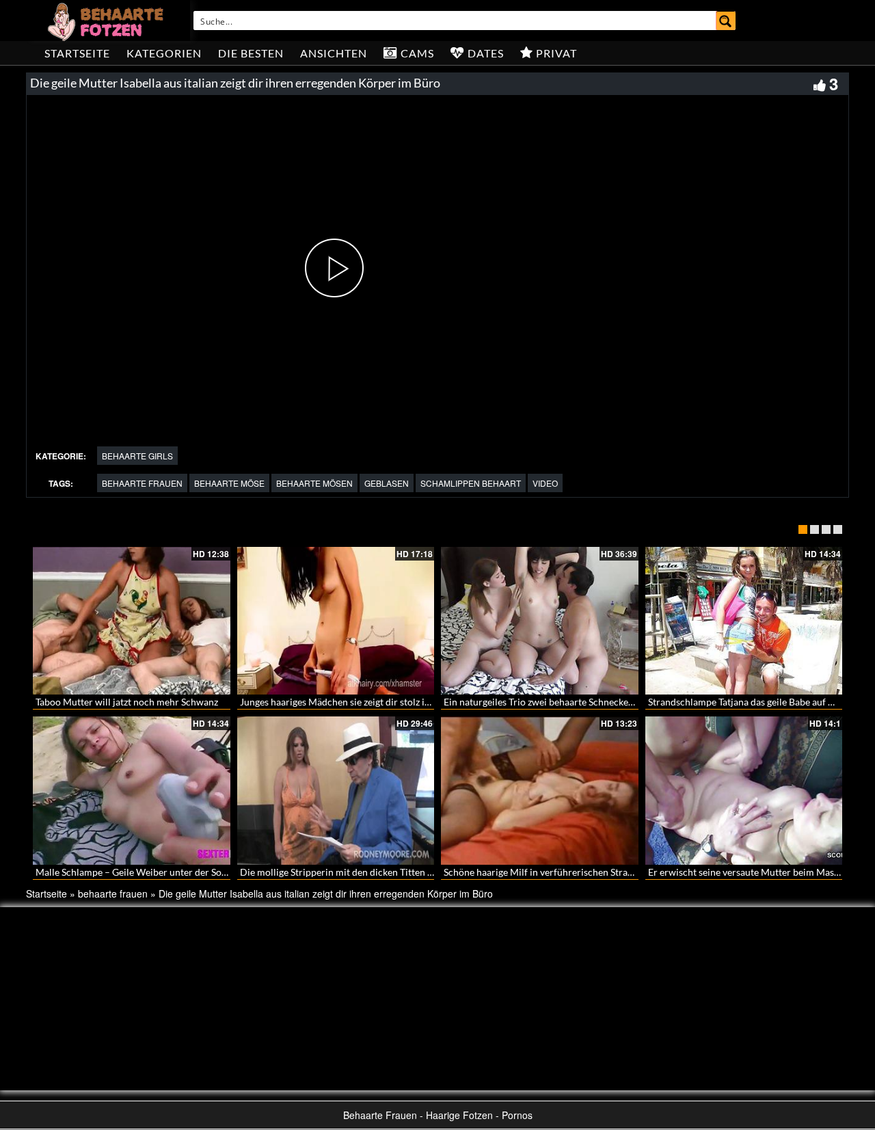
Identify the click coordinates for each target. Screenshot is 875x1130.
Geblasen (386, 483)
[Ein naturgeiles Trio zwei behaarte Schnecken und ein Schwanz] (539, 621)
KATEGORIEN (164, 52)
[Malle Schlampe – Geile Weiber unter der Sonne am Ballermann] (131, 790)
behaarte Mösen (314, 483)
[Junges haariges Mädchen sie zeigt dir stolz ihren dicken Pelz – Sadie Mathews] (336, 621)
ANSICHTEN (333, 52)
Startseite (77, 52)
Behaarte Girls (137, 455)
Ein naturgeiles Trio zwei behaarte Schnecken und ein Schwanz (575, 702)
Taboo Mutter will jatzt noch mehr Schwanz (127, 702)
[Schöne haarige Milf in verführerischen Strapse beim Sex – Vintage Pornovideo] (539, 790)
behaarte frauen (142, 483)
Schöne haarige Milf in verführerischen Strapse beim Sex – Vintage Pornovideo (610, 872)
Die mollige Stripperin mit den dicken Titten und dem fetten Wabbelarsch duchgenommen (429, 872)
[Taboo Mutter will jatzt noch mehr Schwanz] (131, 621)
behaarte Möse (229, 483)
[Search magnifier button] (726, 20)
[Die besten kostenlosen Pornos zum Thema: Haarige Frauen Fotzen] (107, 20)
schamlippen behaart (470, 483)
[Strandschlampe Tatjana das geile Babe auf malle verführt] (744, 621)
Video (545, 483)
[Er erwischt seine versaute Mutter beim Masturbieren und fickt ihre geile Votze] (744, 790)
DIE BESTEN (251, 52)
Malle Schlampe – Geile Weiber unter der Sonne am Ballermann (170, 872)
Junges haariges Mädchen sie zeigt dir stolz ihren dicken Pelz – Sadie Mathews (403, 702)
